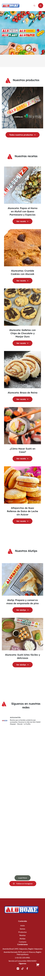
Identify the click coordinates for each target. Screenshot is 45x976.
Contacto (22, 942)
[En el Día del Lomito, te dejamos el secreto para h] (22, 763)
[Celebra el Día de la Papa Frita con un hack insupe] (22, 788)
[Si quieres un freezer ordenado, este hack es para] (22, 837)
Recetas (22, 935)
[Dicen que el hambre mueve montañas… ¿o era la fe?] (22, 739)
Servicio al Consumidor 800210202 (22, 961)
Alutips (22, 938)
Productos (22, 932)
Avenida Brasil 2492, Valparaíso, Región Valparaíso (22, 949)
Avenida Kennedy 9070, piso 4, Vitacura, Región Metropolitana (22, 953)
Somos (22, 929)
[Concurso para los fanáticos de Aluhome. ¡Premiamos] (22, 812)
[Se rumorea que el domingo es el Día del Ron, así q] (22, 861)
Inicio (22, 925)
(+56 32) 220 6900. (22, 957)
